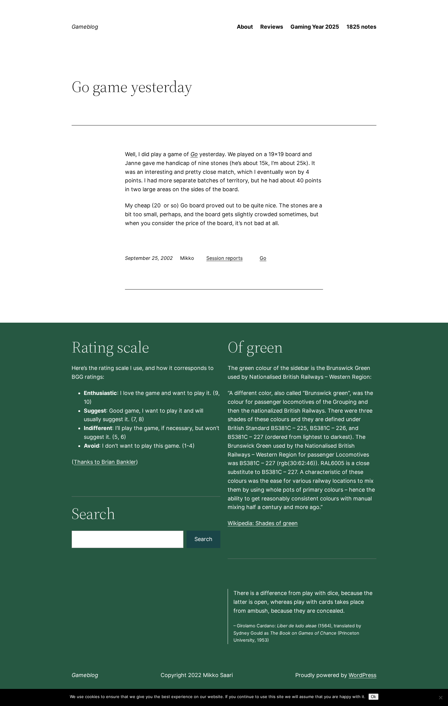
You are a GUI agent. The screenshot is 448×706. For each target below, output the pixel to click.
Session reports (224, 258)
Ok (373, 696)
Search (203, 539)
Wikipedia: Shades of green (263, 523)
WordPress (362, 675)
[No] (440, 697)
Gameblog (85, 26)
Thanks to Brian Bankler (105, 462)
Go (194, 154)
